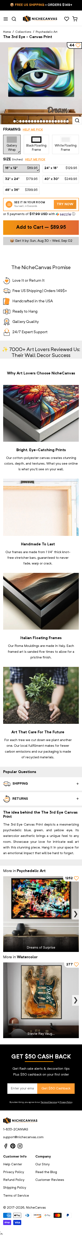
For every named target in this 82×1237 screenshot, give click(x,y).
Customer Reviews (49, 1180)
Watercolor (27, 957)
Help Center (12, 1164)
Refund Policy (13, 1180)
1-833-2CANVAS (15, 1129)
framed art (15, 652)
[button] (41, 214)
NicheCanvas (36, 1207)
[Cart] (75, 19)
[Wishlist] (66, 19)
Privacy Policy (66, 1102)
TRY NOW (65, 204)
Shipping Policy (14, 1187)
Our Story (42, 1164)
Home (7, 31)
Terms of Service (49, 1102)
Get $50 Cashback (55, 1088)
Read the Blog (46, 1172)
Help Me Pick (33, 129)
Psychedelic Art (46, 31)
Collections (23, 31)
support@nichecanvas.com (23, 1137)
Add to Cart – (41, 227)
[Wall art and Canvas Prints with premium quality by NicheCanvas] (40, 19)
